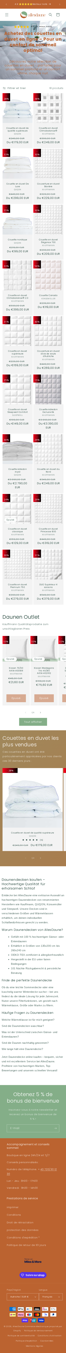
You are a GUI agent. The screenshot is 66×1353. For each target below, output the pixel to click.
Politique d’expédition (26, 1340)
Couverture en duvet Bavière (48, 185)
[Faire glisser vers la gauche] (25, 712)
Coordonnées (46, 1340)
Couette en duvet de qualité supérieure (17, 129)
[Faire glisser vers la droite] (40, 712)
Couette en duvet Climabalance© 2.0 (17, 296)
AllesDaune (18, 1326)
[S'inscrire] (55, 1128)
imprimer (13, 1207)
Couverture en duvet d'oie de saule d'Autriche (48, 354)
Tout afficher (33, 722)
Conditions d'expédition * (23, 1237)
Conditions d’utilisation (50, 1335)
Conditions (14, 1215)
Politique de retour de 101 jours (26, 1245)
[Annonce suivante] (59, 4)
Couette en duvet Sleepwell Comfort (17, 410)
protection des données (22, 1230)
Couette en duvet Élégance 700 (48, 241)
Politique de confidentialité (21, 1335)
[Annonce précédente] (6, 4)
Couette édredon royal (17, 470)
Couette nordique (17, 239)
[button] (6, 14)
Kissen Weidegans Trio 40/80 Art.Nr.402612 (44, 671)
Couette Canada (48, 295)
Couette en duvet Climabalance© (48, 129)
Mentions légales (34, 1346)
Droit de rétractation (20, 1222)
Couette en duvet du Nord (48, 470)
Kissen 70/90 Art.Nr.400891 (16, 669)
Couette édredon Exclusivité (48, 410)
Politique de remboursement (38, 1330)
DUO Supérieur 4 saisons (48, 585)
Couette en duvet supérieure (17, 352)
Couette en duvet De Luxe (17, 185)
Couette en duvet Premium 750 (17, 585)
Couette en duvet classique (17, 530)
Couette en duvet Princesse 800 (48, 530)
